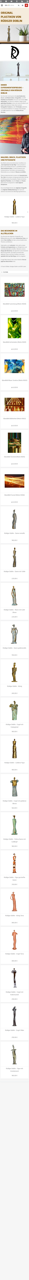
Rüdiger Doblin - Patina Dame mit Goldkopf (14, 840)
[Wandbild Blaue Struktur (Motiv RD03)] (14, 365)
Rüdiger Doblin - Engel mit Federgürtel (14, 725)
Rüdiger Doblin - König (14, 686)
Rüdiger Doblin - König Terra (14, 916)
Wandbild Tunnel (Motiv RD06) (14, 495)
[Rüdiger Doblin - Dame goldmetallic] (14, 633)
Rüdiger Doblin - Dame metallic (14, 533)
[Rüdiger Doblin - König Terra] (14, 901)
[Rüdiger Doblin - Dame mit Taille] (14, 557)
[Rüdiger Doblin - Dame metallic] (14, 518)
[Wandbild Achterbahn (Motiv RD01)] (14, 327)
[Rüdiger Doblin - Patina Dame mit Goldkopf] (14, 824)
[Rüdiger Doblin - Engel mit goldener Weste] (14, 786)
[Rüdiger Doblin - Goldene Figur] (14, 206)
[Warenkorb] (26, 5)
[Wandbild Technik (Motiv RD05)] (14, 442)
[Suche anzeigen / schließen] (18, 5)
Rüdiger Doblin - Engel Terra (14, 954)
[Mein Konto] (22, 5)
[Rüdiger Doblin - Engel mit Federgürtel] (14, 710)
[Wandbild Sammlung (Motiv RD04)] (14, 289)
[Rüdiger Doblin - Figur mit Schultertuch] (14, 1054)
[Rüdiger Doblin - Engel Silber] (14, 1015)
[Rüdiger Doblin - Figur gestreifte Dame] (14, 862)
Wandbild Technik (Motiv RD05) (14, 457)
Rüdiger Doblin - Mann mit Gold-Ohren (14, 611)
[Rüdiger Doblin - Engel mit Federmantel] (14, 977)
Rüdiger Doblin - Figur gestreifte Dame (14, 878)
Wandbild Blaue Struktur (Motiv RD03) (14, 380)
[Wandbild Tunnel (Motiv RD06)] (14, 480)
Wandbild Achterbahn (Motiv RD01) (14, 342)
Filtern (5, 272)
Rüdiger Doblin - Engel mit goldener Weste (14, 802)
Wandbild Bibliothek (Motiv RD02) (14, 419)
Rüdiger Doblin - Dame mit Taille (14, 571)
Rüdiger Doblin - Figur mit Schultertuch (14, 1069)
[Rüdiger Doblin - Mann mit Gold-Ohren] (14, 595)
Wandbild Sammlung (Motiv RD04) (14, 304)
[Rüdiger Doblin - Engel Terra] (14, 939)
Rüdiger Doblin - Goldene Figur (14, 763)
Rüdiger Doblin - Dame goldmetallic (14, 648)
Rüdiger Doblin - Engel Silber (14, 1030)
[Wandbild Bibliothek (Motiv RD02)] (14, 404)
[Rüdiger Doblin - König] (14, 671)
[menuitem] (2, 5)
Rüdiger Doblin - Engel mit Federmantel (14, 993)
